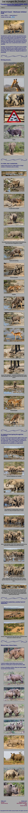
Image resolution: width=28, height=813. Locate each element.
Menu (3, 7)
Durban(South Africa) (4, 803)
